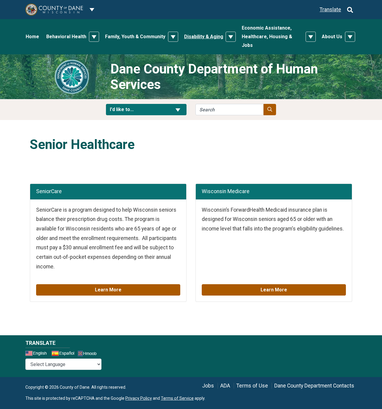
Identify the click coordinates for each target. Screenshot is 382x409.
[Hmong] (89, 354)
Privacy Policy (138, 398)
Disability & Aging (203, 36)
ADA (225, 386)
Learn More (108, 290)
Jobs (208, 386)
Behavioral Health (66, 36)
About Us (332, 36)
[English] (37, 354)
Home (32, 36)
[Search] (350, 9)
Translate (330, 10)
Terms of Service (177, 398)
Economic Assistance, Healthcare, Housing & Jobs (267, 36)
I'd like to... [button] (136, 109)
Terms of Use (252, 386)
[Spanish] (64, 354)
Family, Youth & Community (135, 36)
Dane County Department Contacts (314, 386)
